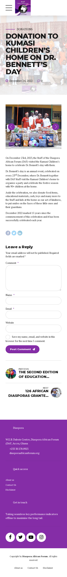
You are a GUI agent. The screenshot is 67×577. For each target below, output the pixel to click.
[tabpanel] (33, 126)
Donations (25, 29)
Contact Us (11, 484)
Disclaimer (10, 489)
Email (10, 308)
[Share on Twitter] (14, 233)
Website (10, 322)
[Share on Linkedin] (19, 233)
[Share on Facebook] (8, 233)
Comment (12, 263)
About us (10, 479)
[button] (11, 126)
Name (10, 295)
